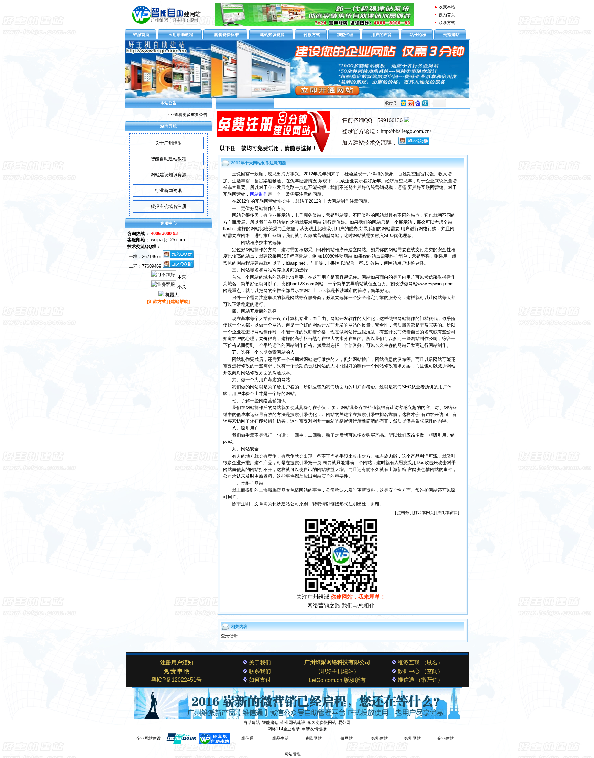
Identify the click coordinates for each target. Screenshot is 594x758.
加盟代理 (345, 34)
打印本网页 (424, 512)
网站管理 (292, 753)
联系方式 (447, 22)
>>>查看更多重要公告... (188, 114)
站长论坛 (418, 34)
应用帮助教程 (180, 34)
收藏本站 (447, 6)
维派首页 (141, 34)
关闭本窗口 (447, 512)
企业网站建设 (148, 738)
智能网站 (412, 738)
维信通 (247, 738)
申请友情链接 (314, 729)
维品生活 (280, 738)
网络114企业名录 (284, 729)
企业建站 (445, 738)
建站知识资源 (272, 34)
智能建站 (379, 738)
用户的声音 (381, 34)
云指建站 (451, 34)
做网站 (346, 738)
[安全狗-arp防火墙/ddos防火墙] (181, 742)
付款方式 (312, 34)
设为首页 (447, 14)
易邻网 (344, 722)
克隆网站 (313, 738)
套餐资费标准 (226, 34)
